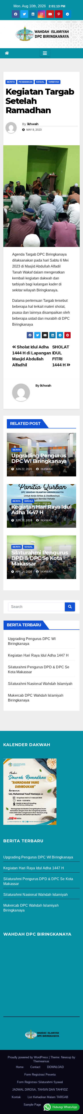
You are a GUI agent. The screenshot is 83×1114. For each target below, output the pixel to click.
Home (19, 1067)
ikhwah (33, 124)
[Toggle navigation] (45, 53)
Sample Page (32, 1104)
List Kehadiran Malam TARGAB (48, 1097)
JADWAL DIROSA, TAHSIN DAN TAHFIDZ (40, 1089)
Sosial (40, 82)
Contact (35, 1067)
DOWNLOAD (55, 1067)
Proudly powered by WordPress (28, 1057)
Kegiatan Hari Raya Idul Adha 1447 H (41, 510)
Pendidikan (25, 82)
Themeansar (41, 1061)
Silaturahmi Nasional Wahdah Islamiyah (40, 684)
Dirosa (28, 501)
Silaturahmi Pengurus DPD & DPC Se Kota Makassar (39, 558)
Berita (11, 82)
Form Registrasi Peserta (40, 1074)
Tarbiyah (53, 82)
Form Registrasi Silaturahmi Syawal (40, 1082)
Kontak (16, 1097)
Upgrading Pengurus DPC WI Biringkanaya (39, 458)
